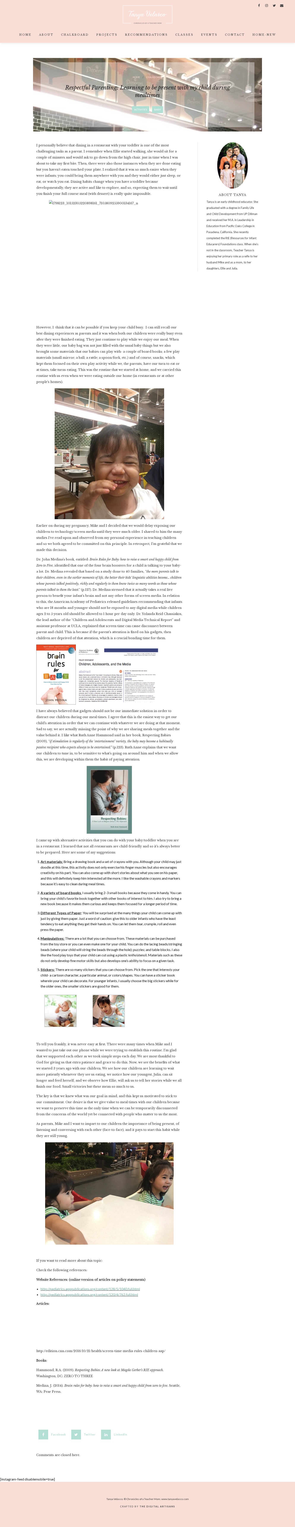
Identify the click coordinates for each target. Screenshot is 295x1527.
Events (209, 34)
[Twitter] (274, 5)
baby (157, 109)
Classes (184, 34)
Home (25, 34)
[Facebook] (259, 5)
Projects (106, 34)
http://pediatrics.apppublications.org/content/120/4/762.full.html (89, 1294)
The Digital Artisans (157, 1506)
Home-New (264, 34)
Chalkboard (75, 34)
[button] (53, 1434)
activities (140, 109)
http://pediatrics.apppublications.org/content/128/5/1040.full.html (90, 1289)
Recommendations (146, 34)
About (46, 34)
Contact (235, 34)
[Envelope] (282, 5)
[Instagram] (266, 5)
